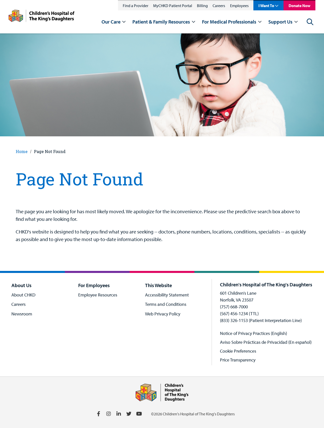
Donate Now (299, 5)
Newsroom (21, 314)
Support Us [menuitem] (280, 21)
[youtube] (139, 414)
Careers (219, 5)
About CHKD (23, 295)
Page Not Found (50, 151)
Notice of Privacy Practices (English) (253, 333)
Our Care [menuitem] (111, 21)
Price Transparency (237, 360)
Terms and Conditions (165, 304)
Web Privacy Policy (162, 314)
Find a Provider (135, 5)
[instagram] (109, 414)
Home (22, 151)
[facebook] (98, 414)
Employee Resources (97, 295)
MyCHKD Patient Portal (172, 5)
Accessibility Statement (167, 295)
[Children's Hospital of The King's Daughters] (41, 17)
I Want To (266, 5)
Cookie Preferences (238, 351)
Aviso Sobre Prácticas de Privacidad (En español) (266, 342)
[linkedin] (119, 414)
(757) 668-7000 (234, 307)
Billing (202, 5)
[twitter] (129, 414)
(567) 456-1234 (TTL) (239, 313)
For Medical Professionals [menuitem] (229, 21)
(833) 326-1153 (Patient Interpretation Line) (261, 320)
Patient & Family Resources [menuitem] (161, 21)
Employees (239, 5)
